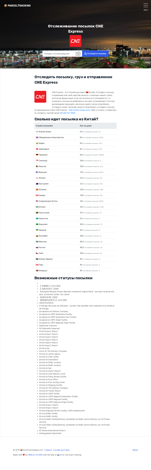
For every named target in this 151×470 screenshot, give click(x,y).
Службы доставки (61, 450)
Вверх (135, 450)
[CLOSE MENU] (146, 5)
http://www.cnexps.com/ (79, 110)
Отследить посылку (96, 53)
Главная (48, 450)
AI (61, 455)
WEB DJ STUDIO (35, 455)
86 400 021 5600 (67, 113)
